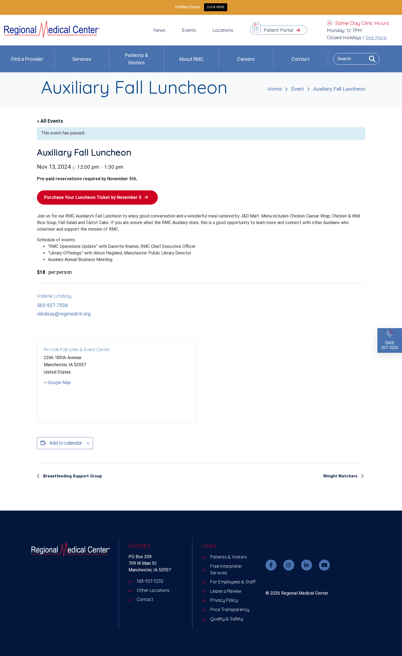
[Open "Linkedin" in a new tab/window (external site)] (306, 565)
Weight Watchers (341, 476)
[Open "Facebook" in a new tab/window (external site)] (271, 565)
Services (81, 59)
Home (274, 89)
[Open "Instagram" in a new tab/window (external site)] (288, 565)
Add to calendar (65, 443)
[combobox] (356, 58)
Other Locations (153, 590)
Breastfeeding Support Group (72, 476)
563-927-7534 (52, 305)
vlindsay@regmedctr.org (64, 314)
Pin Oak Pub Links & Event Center (77, 349)
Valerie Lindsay (54, 296)
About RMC (191, 59)
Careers (246, 59)
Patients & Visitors (136, 58)
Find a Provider (27, 59)
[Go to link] (52, 36)
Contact (301, 59)
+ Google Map (57, 382)
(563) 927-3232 (389, 345)
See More (376, 37)
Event (297, 89)
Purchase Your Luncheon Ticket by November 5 (92, 197)
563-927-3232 (150, 581)
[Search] (370, 58)
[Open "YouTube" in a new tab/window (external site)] (324, 565)
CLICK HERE (216, 7)
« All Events (50, 121)
